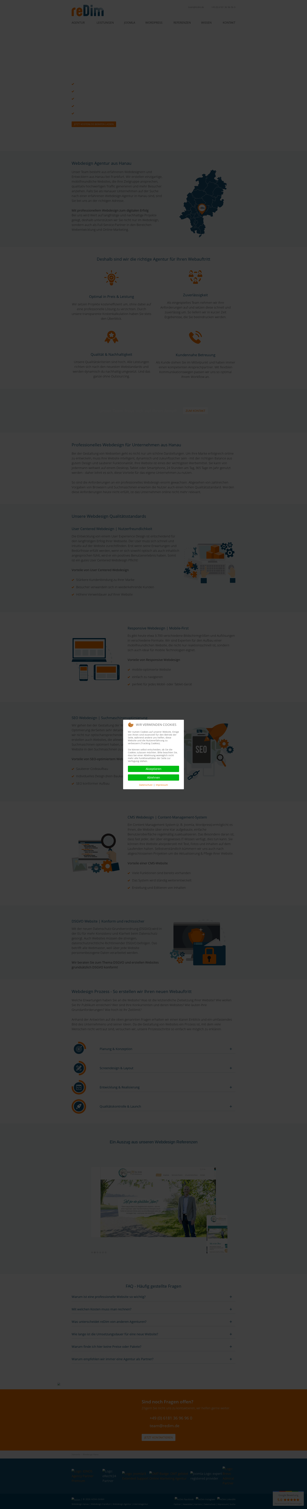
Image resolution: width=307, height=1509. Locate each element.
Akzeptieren (153, 769)
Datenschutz (146, 784)
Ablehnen (153, 777)
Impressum (162, 784)
